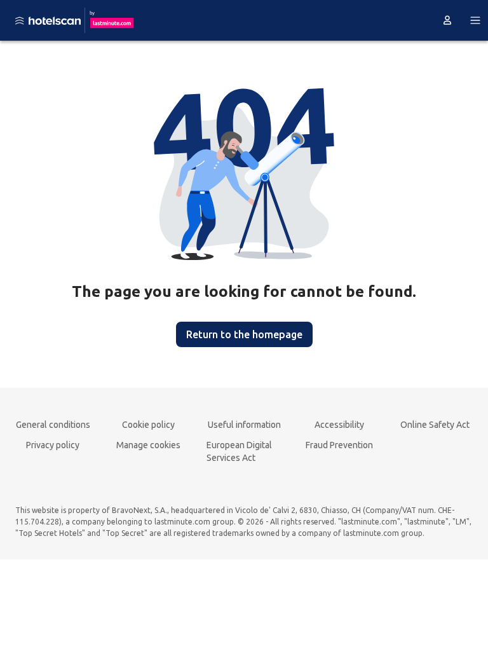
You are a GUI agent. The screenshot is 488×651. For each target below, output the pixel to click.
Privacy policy (52, 445)
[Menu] (475, 20)
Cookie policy (148, 425)
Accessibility (339, 425)
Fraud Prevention (339, 445)
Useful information (244, 425)
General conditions (53, 425)
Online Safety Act (435, 425)
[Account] (447, 20)
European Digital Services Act (239, 451)
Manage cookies (148, 445)
